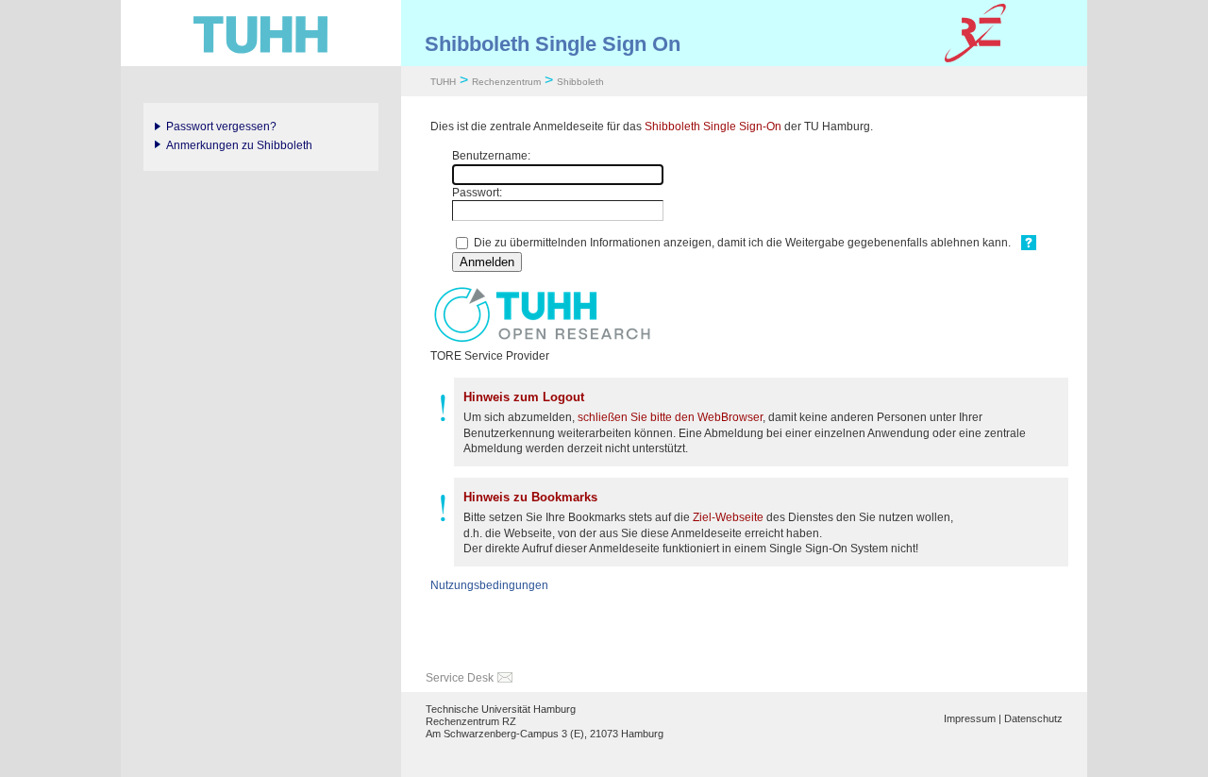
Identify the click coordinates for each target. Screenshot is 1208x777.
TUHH (443, 81)
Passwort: (477, 192)
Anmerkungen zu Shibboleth (239, 145)
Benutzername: (491, 155)
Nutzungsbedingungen (489, 585)
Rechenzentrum (506, 81)
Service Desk (460, 677)
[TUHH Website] (261, 33)
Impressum (970, 718)
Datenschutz (1033, 718)
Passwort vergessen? (221, 126)
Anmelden (487, 262)
